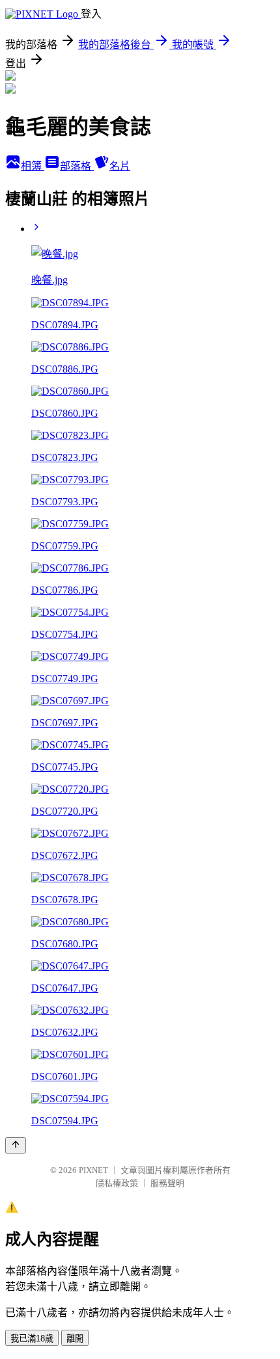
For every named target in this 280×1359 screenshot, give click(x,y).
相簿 (32, 166)
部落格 (77, 166)
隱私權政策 (117, 1183)
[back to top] (15, 1145)
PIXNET (93, 1170)
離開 (74, 1338)
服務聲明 (167, 1183)
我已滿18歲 (31, 1338)
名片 (119, 166)
